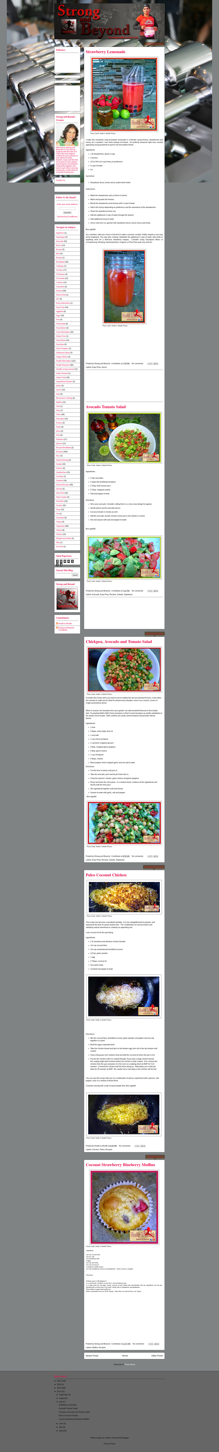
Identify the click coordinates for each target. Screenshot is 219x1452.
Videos (59, 530)
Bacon (58, 245)
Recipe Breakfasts (63, 448)
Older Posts (157, 1355)
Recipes (113, 594)
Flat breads (60, 324)
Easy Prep (96, 367)
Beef (58, 254)
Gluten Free (61, 336)
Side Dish (60, 493)
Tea (57, 514)
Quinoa (59, 443)
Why (58, 542)
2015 (59, 1388)
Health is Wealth (65, 624)
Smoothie (60, 501)
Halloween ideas (63, 353)
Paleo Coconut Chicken (106, 875)
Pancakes (60, 419)
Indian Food (61, 377)
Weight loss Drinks (63, 538)
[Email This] (148, 364)
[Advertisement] (124, 386)
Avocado (95, 594)
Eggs (58, 315)
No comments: (138, 363)
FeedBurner (73, 217)
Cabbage (60, 266)
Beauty (59, 249)
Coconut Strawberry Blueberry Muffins (120, 1164)
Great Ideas (60, 340)
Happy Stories (62, 357)
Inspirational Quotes (64, 382)
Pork (58, 435)
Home (125, 1355)
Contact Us (60, 180)
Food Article (61, 328)
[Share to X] (153, 364)
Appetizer (60, 233)
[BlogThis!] (151, 364)
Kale (58, 394)
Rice (58, 456)
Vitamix (59, 534)
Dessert (59, 291)
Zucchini (59, 547)
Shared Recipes (62, 485)
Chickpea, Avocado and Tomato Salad (119, 641)
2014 (59, 1391)
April (61, 1431)
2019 (59, 1384)
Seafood (59, 480)
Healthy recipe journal (65, 369)
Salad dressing (62, 460)
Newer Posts (92, 1355)
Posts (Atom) (130, 1364)
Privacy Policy (109, 1444)
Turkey (59, 522)
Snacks (59, 505)
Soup (58, 509)
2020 (59, 1381)
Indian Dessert (62, 373)
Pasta (58, 427)
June (61, 1424)
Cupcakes (60, 287)
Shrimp (59, 489)
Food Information (63, 332)
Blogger (125, 1438)
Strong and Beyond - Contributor (66, 629)
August (62, 1398)
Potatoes (59, 439)
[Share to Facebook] (155, 364)
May (61, 1427)
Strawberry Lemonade (105, 52)
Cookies (59, 282)
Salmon (59, 468)
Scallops (59, 476)
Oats (58, 406)
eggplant (59, 311)
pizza (58, 431)
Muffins (95, 1347)
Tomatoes (60, 518)
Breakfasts (60, 262)
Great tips (60, 344)
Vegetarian (128, 594)
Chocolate (60, 278)
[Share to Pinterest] (157, 364)
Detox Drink (61, 295)
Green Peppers (62, 348)
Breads (59, 258)
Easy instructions (63, 303)
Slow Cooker (61, 497)
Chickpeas (60, 274)
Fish (58, 320)
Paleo (102, 1149)
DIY (57, 299)
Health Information (63, 361)
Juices (104, 367)
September (63, 1395)
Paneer (59, 423)
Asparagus (60, 237)
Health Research (63, 365)
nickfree (108, 1438)
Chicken (95, 1149)
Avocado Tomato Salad (106, 407)
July (61, 1402)
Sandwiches (61, 472)
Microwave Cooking (64, 398)
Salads (120, 594)
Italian (58, 386)
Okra (58, 410)
